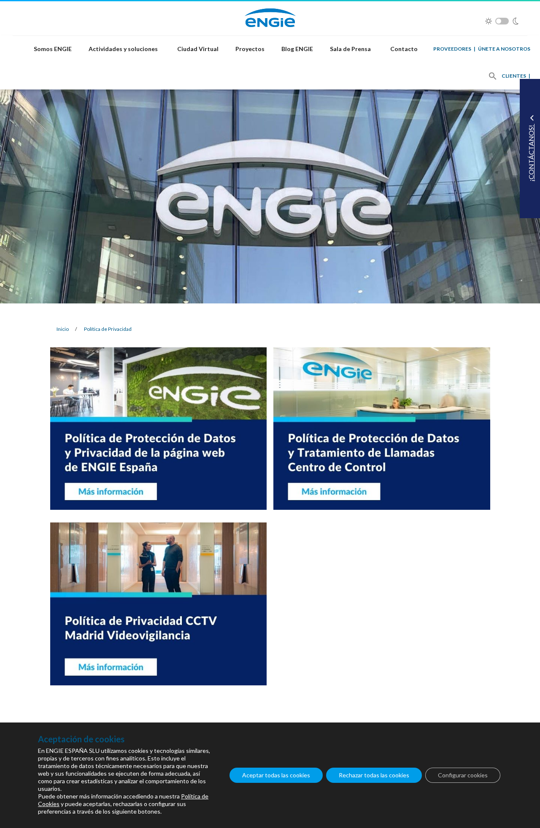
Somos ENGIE (53, 48)
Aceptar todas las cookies (276, 775)
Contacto (404, 48)
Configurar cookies (463, 775)
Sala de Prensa (350, 48)
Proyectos (250, 48)
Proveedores (452, 49)
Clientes (514, 76)
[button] (492, 76)
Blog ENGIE (297, 48)
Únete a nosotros (504, 49)
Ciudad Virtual (198, 48)
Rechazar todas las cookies (374, 775)
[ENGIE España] (270, 17)
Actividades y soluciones (123, 48)
